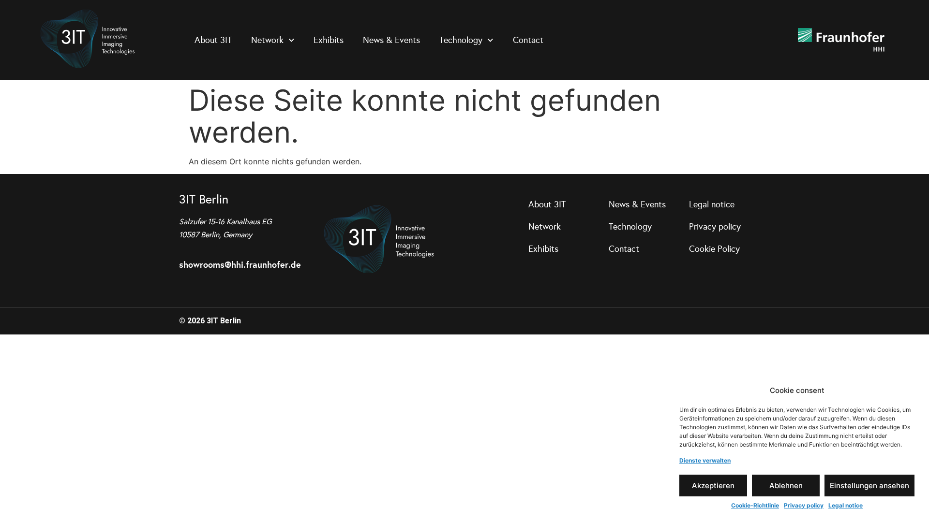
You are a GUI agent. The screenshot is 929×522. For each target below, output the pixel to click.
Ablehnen (786, 485)
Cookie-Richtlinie (755, 505)
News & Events (391, 40)
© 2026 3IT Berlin (210, 320)
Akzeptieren (713, 485)
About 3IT (213, 40)
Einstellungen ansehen (869, 485)
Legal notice (845, 505)
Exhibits (329, 40)
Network (267, 40)
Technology (460, 40)
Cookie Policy (714, 249)
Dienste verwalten (705, 460)
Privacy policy (804, 505)
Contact (528, 40)
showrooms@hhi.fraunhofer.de (240, 264)
